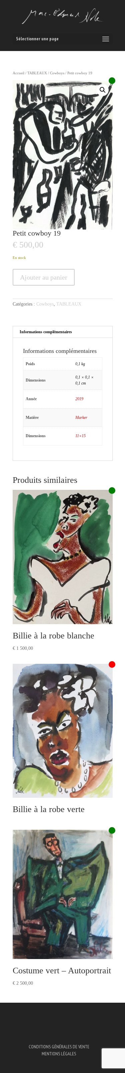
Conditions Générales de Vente (59, 1047)
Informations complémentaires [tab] (46, 332)
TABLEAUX (37, 73)
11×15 (80, 436)
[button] (103, 90)
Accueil (18, 73)
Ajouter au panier (43, 277)
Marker (81, 417)
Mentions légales (59, 1054)
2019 (79, 399)
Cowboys (57, 73)
